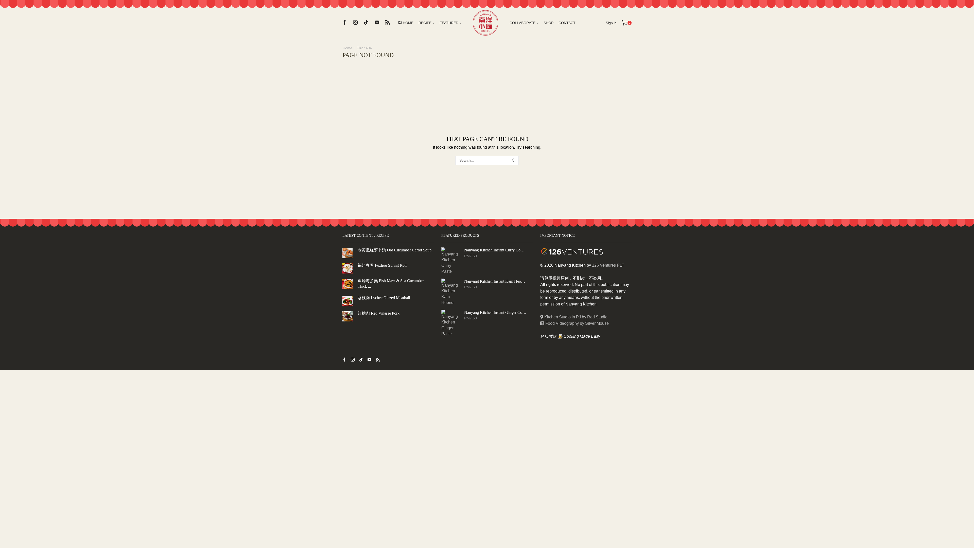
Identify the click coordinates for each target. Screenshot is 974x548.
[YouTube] (377, 22)
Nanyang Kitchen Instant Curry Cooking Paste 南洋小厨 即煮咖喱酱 (495, 250)
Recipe (425, 23)
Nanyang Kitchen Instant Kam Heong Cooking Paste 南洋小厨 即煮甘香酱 (495, 281)
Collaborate (522, 23)
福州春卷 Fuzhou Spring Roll (382, 265)
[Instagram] (355, 22)
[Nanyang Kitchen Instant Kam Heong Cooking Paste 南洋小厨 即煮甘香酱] (450, 291)
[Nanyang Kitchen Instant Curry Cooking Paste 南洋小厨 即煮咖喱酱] (450, 260)
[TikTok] (366, 22)
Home (408, 23)
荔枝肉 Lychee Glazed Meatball (384, 298)
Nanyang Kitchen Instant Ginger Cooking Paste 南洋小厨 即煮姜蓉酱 (495, 312)
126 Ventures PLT (608, 265)
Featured (449, 23)
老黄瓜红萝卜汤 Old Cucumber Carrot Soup (394, 250)
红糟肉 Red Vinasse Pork (378, 313)
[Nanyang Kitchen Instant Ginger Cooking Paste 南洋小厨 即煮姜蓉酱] (450, 322)
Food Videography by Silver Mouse (576, 323)
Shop (548, 23)
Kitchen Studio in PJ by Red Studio (575, 317)
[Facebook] (344, 22)
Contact (567, 23)
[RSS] (387, 22)
